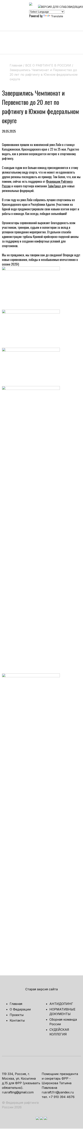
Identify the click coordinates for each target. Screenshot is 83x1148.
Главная (16, 1004)
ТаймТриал (54, 186)
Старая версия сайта (41, 989)
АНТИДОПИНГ (61, 1004)
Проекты (17, 1015)
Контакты (17, 1020)
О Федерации (20, 1009)
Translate (57, 16)
